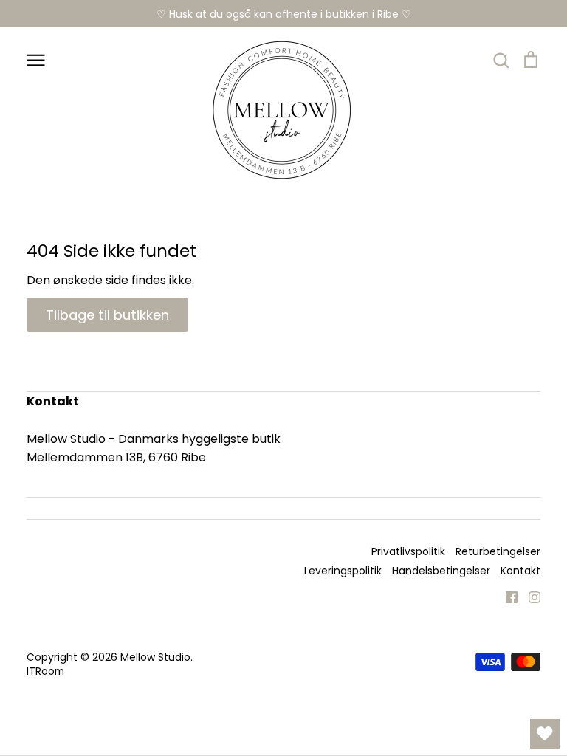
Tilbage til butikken (107, 315)
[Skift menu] (36, 59)
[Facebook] (506, 596)
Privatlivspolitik (408, 551)
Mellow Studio (155, 657)
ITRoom (45, 671)
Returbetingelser (498, 551)
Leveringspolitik (343, 570)
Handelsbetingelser (441, 570)
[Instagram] (529, 596)
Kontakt (520, 570)
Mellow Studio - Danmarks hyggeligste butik (154, 438)
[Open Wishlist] (545, 734)
